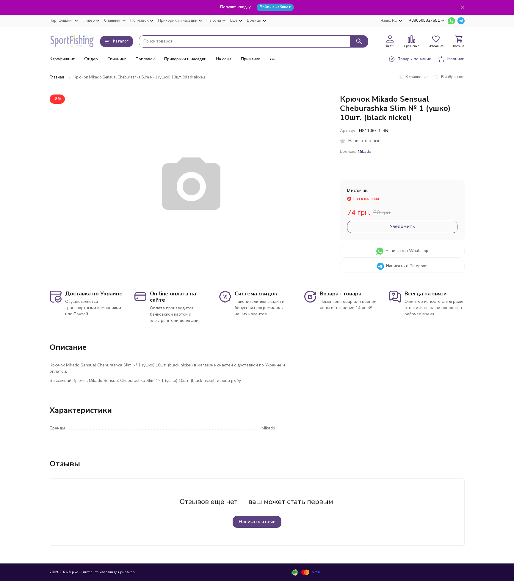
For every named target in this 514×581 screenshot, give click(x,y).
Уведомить (402, 226)
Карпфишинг (62, 59)
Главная (57, 77)
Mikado (364, 151)
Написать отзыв (257, 521)
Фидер (91, 59)
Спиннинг (116, 59)
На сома (223, 59)
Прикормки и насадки (185, 59)
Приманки (250, 59)
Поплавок (145, 59)
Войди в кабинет (275, 7)
